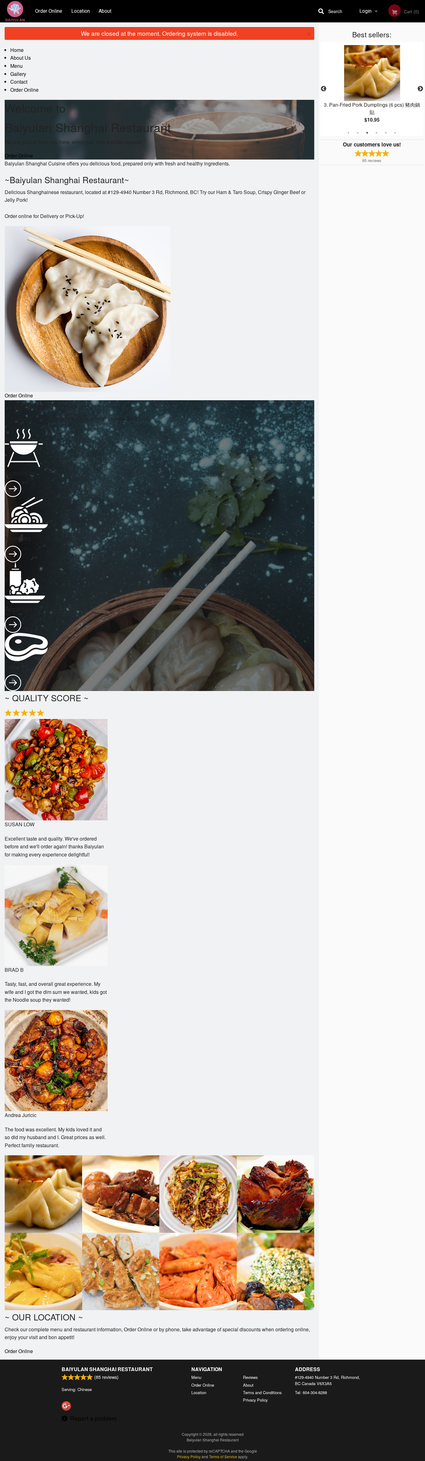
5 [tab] (386, 133)
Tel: (311, 1392)
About (105, 11)
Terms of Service (223, 1456)
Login (365, 11)
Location (80, 11)
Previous (323, 89)
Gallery (18, 73)
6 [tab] (395, 133)
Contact (18, 81)
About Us (20, 57)
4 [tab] (376, 133)
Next (420, 89)
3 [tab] (367, 133)
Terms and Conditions (262, 1392)
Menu (16, 65)
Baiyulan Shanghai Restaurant (107, 1369)
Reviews (250, 1377)
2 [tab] (358, 133)
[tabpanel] (372, 89)
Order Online (48, 11)
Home (17, 49)
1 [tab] (348, 133)
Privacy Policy (255, 1400)
